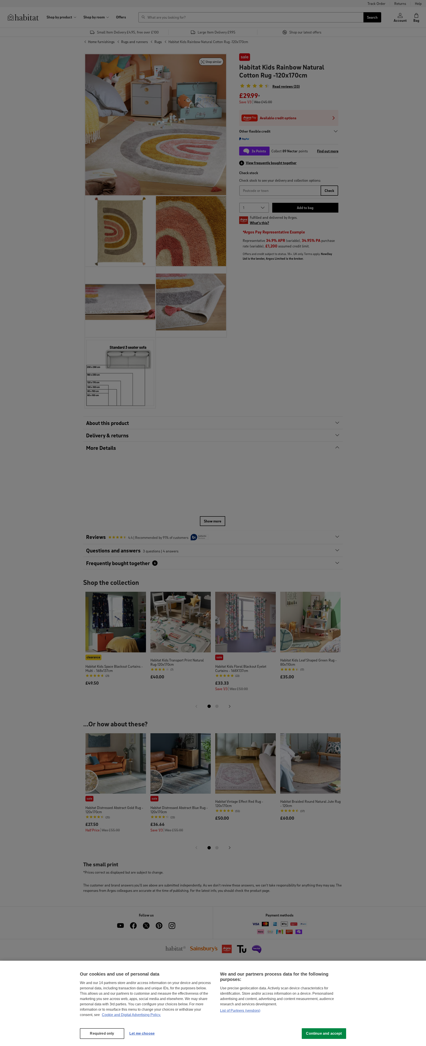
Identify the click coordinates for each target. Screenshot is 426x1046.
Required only (102, 1033)
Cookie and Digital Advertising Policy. (131, 1015)
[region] (213, 1003)
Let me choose (142, 1033)
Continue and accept (324, 1033)
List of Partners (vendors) (240, 1010)
